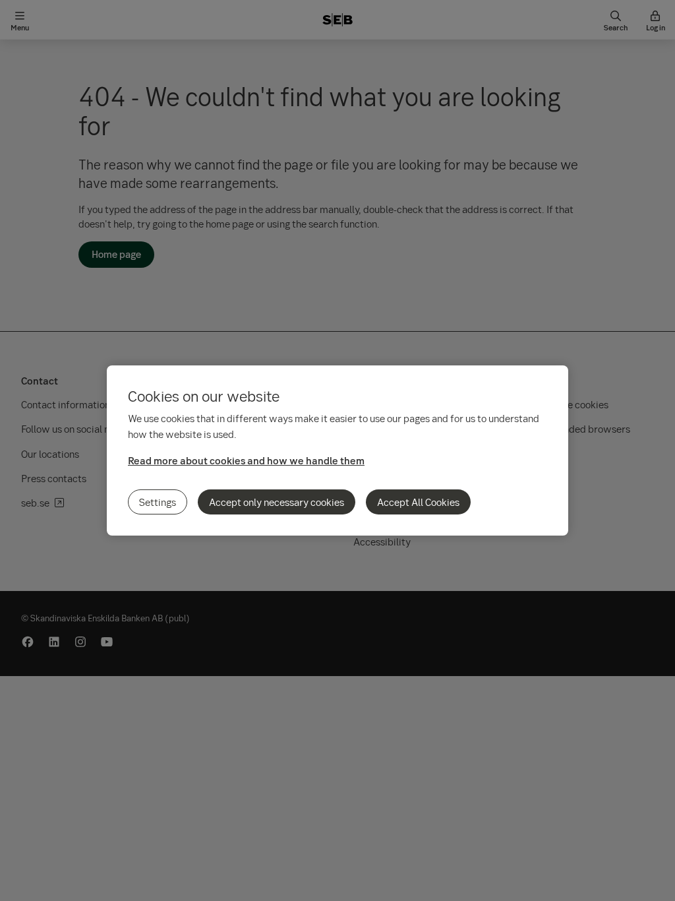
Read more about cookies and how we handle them (246, 460)
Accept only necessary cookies (276, 502)
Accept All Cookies (418, 502)
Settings (157, 502)
